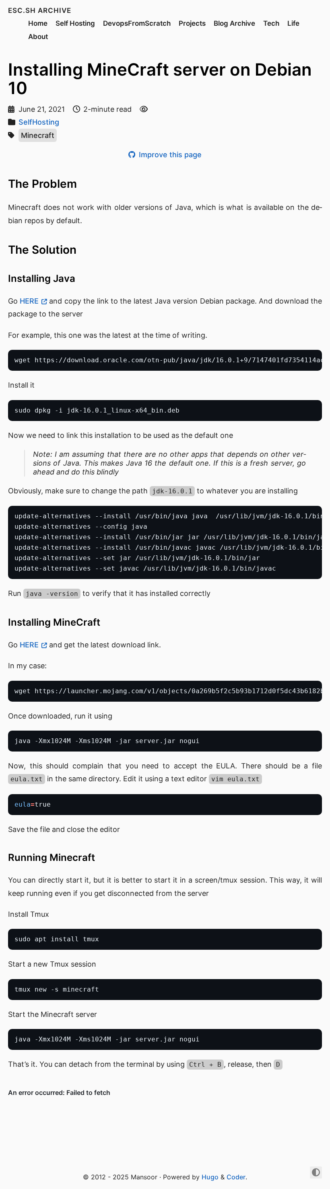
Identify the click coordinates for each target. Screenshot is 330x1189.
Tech (271, 23)
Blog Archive (234, 23)
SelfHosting (39, 122)
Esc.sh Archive (39, 10)
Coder (236, 1177)
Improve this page (169, 154)
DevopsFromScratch (137, 23)
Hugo (210, 1177)
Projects (192, 23)
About (38, 37)
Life (293, 23)
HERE (29, 301)
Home (37, 23)
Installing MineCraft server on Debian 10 (160, 78)
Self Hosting (75, 23)
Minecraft (37, 135)
